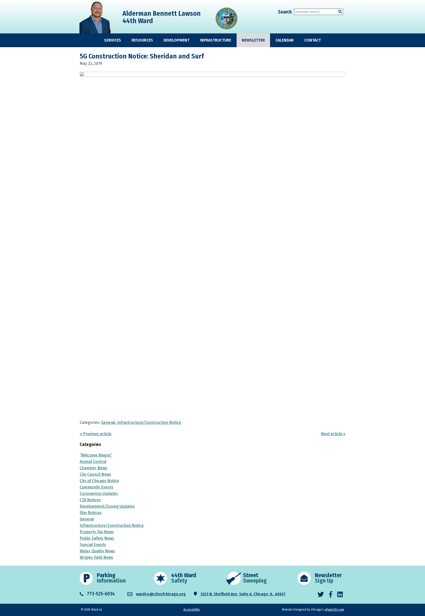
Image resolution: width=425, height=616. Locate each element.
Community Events (96, 487)
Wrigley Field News (96, 557)
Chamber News (93, 468)
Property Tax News (97, 532)
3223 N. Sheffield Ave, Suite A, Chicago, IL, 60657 (243, 594)
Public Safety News (97, 538)
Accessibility (191, 609)
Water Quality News (97, 551)
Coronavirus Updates (99, 493)
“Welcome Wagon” (96, 455)
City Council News (95, 474)
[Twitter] (321, 595)
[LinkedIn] (340, 595)
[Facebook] (331, 595)
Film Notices (91, 512)
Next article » (333, 433)
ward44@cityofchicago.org (161, 594)
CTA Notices (90, 500)
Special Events (93, 544)
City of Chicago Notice (99, 480)
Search (285, 12)
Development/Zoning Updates (107, 506)
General (108, 422)
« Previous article (95, 433)
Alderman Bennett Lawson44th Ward (161, 17)
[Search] (340, 12)
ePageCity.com (334, 609)
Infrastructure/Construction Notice (149, 422)
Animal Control (93, 461)
